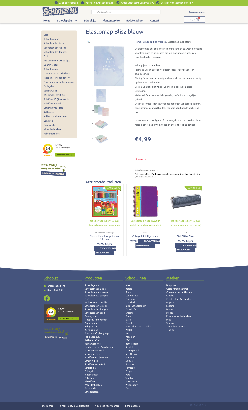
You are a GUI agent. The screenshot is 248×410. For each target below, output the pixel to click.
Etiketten (48, 120)
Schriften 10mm (93, 354)
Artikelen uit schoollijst (96, 302)
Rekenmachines (52, 133)
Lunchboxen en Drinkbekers (58, 73)
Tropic (128, 371)
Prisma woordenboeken (178, 316)
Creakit (170, 295)
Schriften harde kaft (54, 103)
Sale (46, 35)
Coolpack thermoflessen (179, 292)
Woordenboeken (52, 129)
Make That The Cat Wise (138, 326)
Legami (170, 306)
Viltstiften (90, 381)
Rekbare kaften (92, 340)
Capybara (130, 299)
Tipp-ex (170, 330)
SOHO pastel (132, 350)
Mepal (169, 312)
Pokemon (130, 337)
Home (46, 20)
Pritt (168, 319)
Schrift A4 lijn (51, 90)
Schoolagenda (92, 285)
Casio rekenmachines (177, 288)
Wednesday (131, 385)
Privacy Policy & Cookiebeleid (74, 406)
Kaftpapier (49, 112)
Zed (127, 388)
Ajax (127, 285)
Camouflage (131, 295)
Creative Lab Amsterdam (179, 299)
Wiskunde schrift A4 (54, 95)
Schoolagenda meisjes (96, 292)
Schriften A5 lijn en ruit (96, 357)
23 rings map (91, 330)
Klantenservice (111, 20)
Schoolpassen (132, 406)
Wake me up (131, 381)
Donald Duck (132, 309)
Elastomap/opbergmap (96, 333)
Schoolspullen (65, 20)
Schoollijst (90, 20)
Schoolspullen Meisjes (55, 47)
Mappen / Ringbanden (55, 77)
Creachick (130, 302)
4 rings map (91, 326)
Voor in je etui (51, 65)
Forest (128, 323)
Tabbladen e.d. (92, 337)
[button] (88, 42)
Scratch (129, 347)
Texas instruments (176, 326)
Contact (154, 20)
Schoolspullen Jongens (55, 52)
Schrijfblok (90, 367)
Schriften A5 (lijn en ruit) (56, 99)
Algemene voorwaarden (107, 406)
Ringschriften (91, 374)
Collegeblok (50, 86)
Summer (129, 364)
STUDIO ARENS (198, 405)
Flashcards (49, 125)
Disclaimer (47, 406)
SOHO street (131, 354)
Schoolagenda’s (52, 39)
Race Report (131, 343)
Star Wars (130, 357)
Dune (128, 316)
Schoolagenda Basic (95, 288)
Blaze (128, 292)
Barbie (128, 288)
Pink (127, 333)
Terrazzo (130, 367)
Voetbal (129, 378)
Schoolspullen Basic (54, 43)
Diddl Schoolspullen (135, 306)
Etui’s (87, 299)
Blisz (148, 174)
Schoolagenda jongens (96, 295)
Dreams (129, 312)
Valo (127, 374)
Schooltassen (51, 69)
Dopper (170, 302)
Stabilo (170, 323)
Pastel (128, 330)
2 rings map (91, 323)
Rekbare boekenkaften (55, 116)
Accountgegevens (197, 12)
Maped (170, 309)
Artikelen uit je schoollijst (57, 60)
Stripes (129, 361)
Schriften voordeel (53, 108)
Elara (128, 319)
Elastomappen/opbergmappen (59, 82)
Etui (46, 56)
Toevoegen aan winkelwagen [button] (105, 250)
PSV (127, 340)
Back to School (134, 20)
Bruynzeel (171, 285)
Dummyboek (91, 316)
